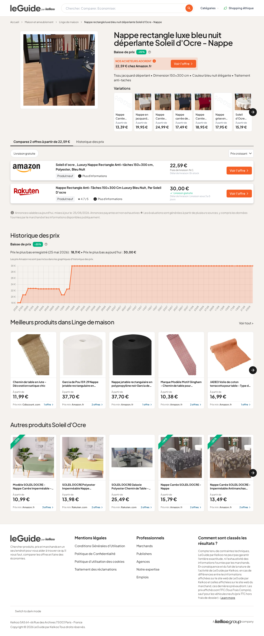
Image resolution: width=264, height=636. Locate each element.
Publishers (144, 554)
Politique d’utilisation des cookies (99, 561)
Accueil (14, 22)
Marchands (144, 546)
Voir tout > (246, 323)
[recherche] (189, 8)
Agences (143, 561)
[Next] (253, 112)
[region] (184, 112)
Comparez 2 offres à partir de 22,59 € (41, 142)
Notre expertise (147, 569)
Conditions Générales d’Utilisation (100, 546)
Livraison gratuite (24, 153)
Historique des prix (90, 142)
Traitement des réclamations (96, 569)
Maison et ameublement (39, 22)
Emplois (142, 577)
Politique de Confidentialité (95, 554)
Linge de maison (69, 22)
